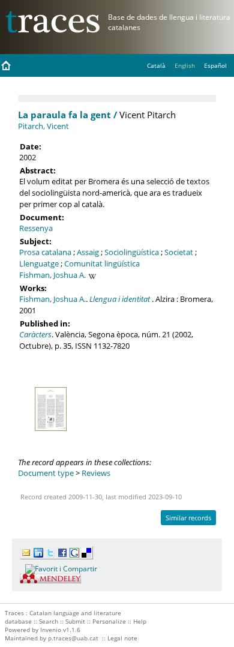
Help (139, 621)
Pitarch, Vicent (43, 126)
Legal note (122, 638)
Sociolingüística (131, 252)
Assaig (88, 252)
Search (48, 621)
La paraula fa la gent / (67, 115)
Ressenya (36, 228)
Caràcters (35, 334)
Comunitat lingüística (102, 263)
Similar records (188, 517)
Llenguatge (39, 263)
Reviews (96, 473)
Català (156, 65)
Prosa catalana (45, 252)
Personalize (109, 621)
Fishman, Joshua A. (52, 274)
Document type (46, 473)
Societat (178, 252)
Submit (75, 621)
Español (215, 65)
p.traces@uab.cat (73, 638)
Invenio (50, 629)
